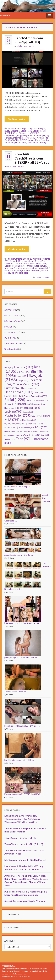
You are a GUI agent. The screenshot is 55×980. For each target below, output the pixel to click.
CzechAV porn (21, 263)
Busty (7, 131)
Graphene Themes (22, 976)
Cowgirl (22, 380)
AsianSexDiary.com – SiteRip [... (18, 555)
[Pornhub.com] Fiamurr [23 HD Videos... (22, 726)
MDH (46, 416)
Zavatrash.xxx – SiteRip (15, 691)
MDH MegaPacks (12, 321)
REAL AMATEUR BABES (31, 431)
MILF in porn (10, 270)
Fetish (30, 400)
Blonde (21, 376)
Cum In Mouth (26, 384)
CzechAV (9, 263)
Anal (19, 128)
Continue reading (16, 119)
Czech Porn (26, 131)
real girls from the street (28, 270)
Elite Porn (5, 15)
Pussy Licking (11, 431)
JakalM (19, 46)
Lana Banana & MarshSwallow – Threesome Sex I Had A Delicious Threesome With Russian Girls (22, 818)
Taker (9, 166)
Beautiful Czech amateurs (22, 261)
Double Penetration (35, 396)
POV (22, 140)
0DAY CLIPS (10, 310)
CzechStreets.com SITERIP (26, 133)
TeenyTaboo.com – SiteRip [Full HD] (23, 844)
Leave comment (43, 277)
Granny (39, 135)
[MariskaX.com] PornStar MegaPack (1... (22, 623)
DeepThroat (10, 135)
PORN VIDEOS (11, 332)
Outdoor (28, 428)
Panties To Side (12, 140)
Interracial (18, 138)
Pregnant (29, 140)
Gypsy (46, 135)
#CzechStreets (15, 259)
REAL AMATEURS (12, 343)
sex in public (20, 142)
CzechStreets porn (37, 263)
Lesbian (13, 411)
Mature (27, 138)
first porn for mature (36, 266)
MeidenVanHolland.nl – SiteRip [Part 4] (25, 859)
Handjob (8, 138)
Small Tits (32, 435)
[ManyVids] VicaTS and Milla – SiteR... (21, 657)
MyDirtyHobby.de (34, 424)
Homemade (12, 408)
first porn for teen (13, 268)
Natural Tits (42, 138)
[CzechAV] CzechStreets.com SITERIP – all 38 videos (32, 158)
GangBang (42, 400)
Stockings (9, 439)
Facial (32, 135)
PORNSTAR (10, 338)
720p (7, 261)
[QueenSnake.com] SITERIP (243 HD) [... (22, 794)
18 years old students (40, 259)
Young (43, 142)
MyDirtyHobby (28, 420)
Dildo (39, 392)
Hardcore (39, 404)
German (10, 404)
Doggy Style (23, 135)
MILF (34, 138)
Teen (29, 142)
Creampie (15, 131)
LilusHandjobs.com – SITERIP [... (19, 760)
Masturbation (17, 415)
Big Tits (33, 128)
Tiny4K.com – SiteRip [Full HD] (20, 837)
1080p (26, 259)
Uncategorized (11, 349)
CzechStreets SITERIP (15, 266)
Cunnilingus (30, 388)
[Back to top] (48, 973)
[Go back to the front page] (27, 6)
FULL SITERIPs (29, 46)
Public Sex (40, 140)
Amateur (12, 128)
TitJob (36, 142)
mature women (38, 268)
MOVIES (8, 326)
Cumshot (13, 388)
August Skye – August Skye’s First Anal (25, 901)
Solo (45, 435)
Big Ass (25, 128)
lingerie (28, 412)
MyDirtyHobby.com (14, 424)
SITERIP (19, 435)
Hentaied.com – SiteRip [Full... (17, 486)
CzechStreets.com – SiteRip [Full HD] (30, 40)
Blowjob (41, 128)
